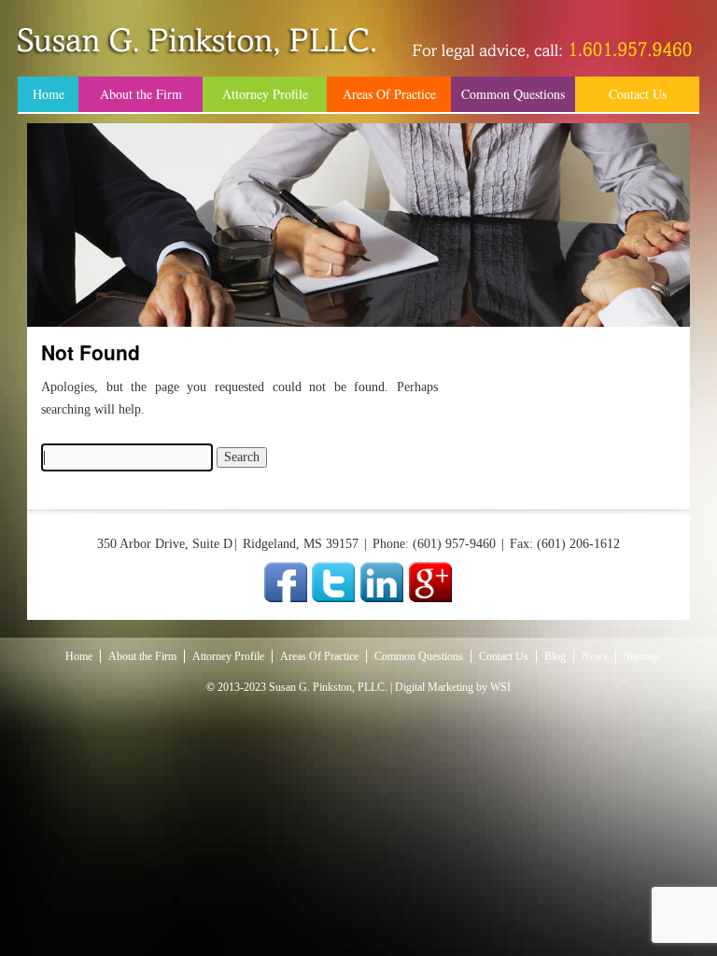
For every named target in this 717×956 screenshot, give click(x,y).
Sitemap (641, 656)
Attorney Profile (265, 94)
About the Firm (141, 94)
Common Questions (513, 94)
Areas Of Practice (389, 94)
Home (48, 94)
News (595, 656)
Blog (555, 656)
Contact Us (638, 94)
